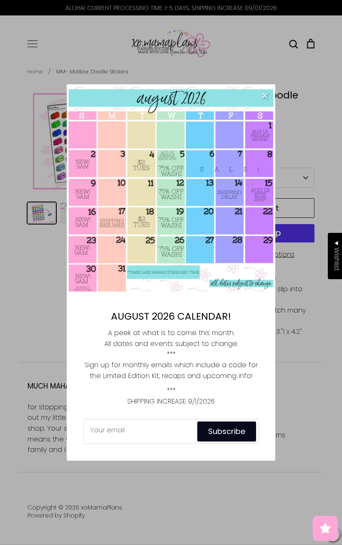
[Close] (265, 95)
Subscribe (226, 431)
